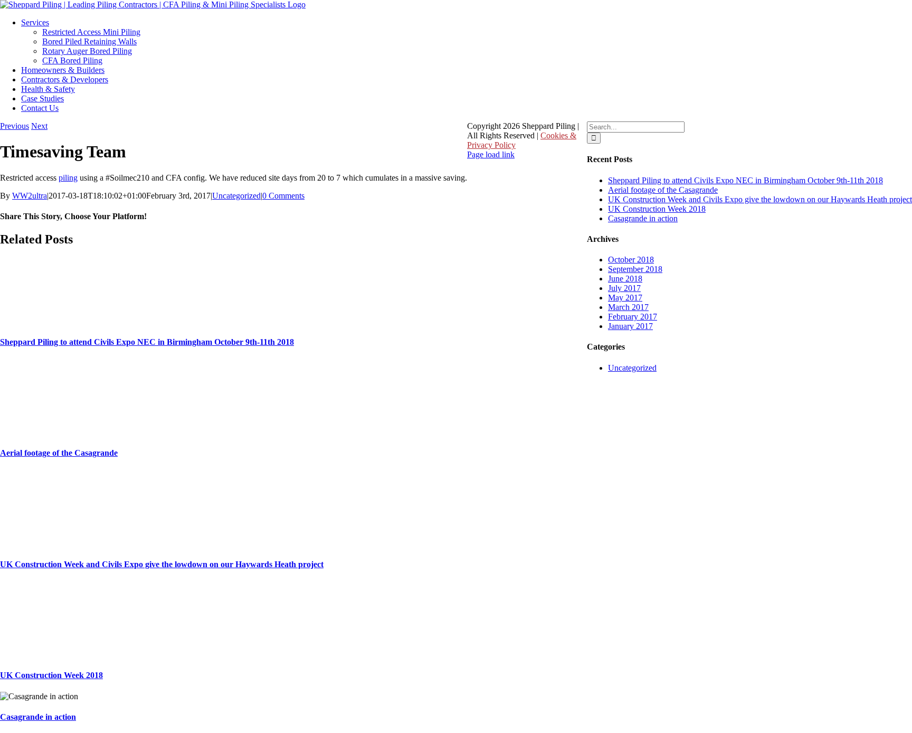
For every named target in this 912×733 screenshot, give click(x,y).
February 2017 (632, 316)
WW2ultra (29, 195)
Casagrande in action (38, 716)
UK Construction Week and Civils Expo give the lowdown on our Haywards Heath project (162, 564)
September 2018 (635, 269)
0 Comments (283, 195)
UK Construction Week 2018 (51, 675)
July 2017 (624, 288)
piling (68, 177)
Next (39, 125)
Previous (14, 125)
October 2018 (631, 259)
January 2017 (630, 326)
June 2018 (625, 278)
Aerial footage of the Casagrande (59, 452)
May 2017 (625, 297)
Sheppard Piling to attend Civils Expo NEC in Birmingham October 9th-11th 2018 (147, 341)
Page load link (491, 154)
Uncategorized (236, 195)
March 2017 (628, 307)
